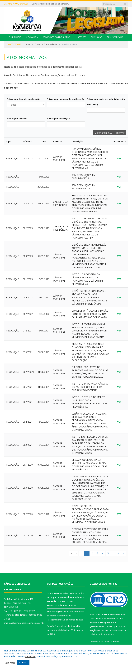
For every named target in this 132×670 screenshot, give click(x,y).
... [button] (81, 553)
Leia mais (30, 656)
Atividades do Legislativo (57, 37)
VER (119, 158)
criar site (109, 614)
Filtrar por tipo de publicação (23, 99)
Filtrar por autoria (17, 118)
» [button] (123, 553)
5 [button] (108, 553)
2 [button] (92, 553)
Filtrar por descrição (58, 118)
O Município (15, 37)
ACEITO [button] (23, 662)
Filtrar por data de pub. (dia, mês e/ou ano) (106, 101)
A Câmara (31, 37)
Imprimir (120, 132)
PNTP (103, 641)
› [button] (118, 553)
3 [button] (97, 553)
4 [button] (102, 553)
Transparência (115, 37)
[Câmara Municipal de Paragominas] (66, 20)
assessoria (95, 622)
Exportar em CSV (103, 132)
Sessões (81, 37)
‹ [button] (76, 553)
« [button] (71, 553)
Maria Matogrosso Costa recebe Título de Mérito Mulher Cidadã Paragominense (51, 3)
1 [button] (86, 553)
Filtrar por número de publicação (66, 99)
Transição (96, 37)
